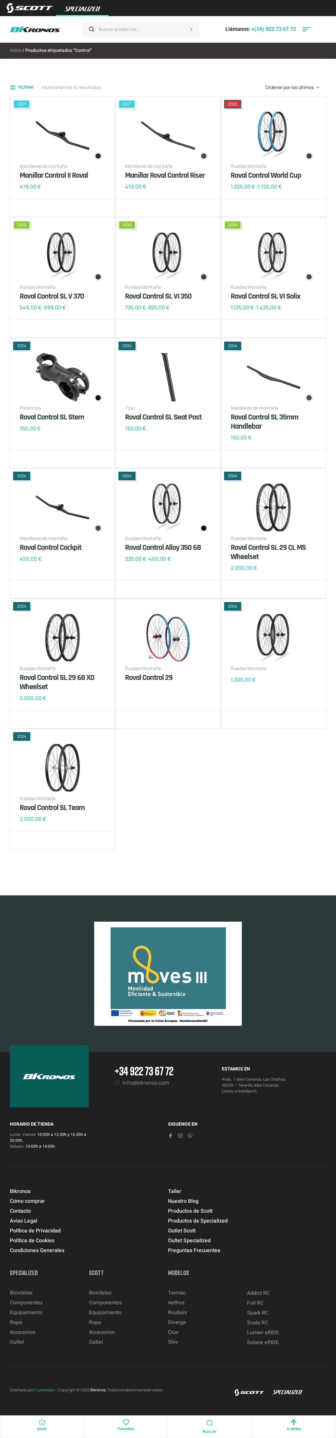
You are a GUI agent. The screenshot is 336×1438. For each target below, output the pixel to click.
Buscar (191, 29)
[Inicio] (42, 1422)
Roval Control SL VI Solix (265, 296)
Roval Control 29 (149, 678)
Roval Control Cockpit (50, 547)
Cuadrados (44, 1390)
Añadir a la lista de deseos (26, 208)
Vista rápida (46, 208)
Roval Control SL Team (52, 808)
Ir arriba (294, 1429)
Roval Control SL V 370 (52, 296)
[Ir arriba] (293, 1422)
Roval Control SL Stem (52, 417)
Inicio (15, 50)
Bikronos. (98, 1390)
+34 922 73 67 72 (143, 1071)
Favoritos (126, 1429)
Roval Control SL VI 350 (158, 296)
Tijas (130, 408)
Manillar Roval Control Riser (165, 175)
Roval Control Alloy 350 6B (163, 547)
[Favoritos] (126, 1422)
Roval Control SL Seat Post (163, 417)
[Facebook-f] (170, 1135)
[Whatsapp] (190, 1135)
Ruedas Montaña (248, 166)
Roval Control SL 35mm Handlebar (264, 421)
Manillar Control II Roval (54, 175)
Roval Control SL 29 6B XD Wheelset (57, 682)
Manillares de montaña (43, 166)
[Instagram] (180, 1135)
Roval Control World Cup (266, 175)
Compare (36, 208)
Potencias (30, 408)
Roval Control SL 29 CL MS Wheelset (268, 552)
